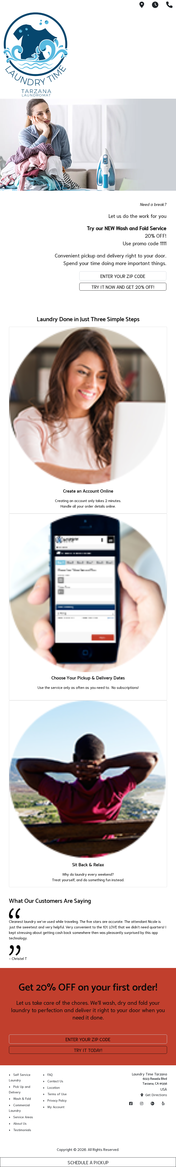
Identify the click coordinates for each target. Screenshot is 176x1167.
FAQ (50, 1074)
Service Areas (23, 1117)
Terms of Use (57, 1094)
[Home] (35, 54)
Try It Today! (88, 1050)
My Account (55, 1107)
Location (53, 1087)
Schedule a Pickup (88, 1162)
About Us (20, 1123)
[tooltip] (141, 5)
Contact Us (55, 1081)
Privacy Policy (57, 1100)
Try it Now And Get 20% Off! (122, 287)
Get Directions (155, 1095)
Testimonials (22, 1130)
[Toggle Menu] (167, 54)
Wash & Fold (22, 1098)
